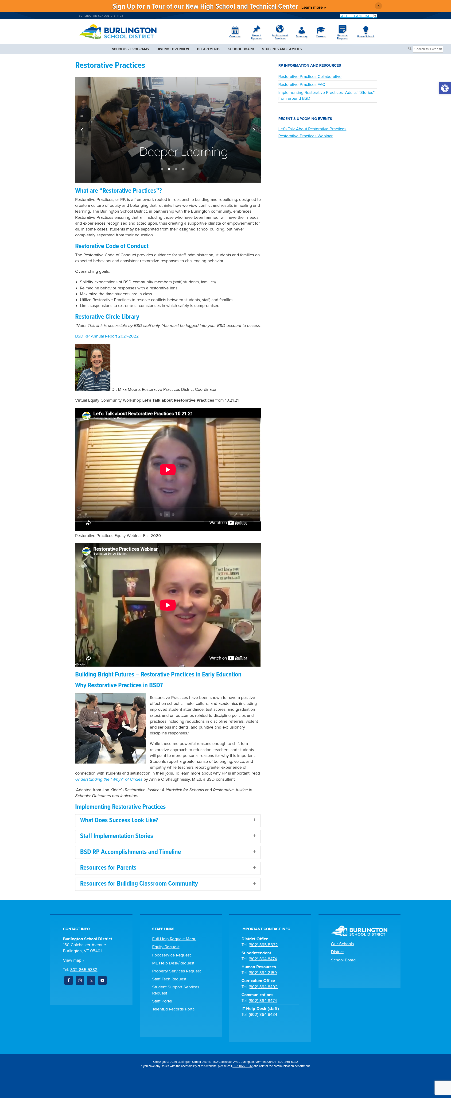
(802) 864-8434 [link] (263, 1014)
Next (254, 130)
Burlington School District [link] (101, 15)
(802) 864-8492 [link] (263, 986)
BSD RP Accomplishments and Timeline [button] (130, 852)
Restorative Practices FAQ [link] (302, 84)
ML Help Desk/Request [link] (173, 963)
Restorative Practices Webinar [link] (305, 135)
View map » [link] (73, 960)
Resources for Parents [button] (108, 868)
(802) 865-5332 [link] (263, 944)
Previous (82, 130)
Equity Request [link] (165, 946)
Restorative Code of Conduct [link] (111, 246)
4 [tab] (183, 169)
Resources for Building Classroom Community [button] (139, 884)
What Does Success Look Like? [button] (119, 820)
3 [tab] (176, 169)
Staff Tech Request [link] (169, 979)
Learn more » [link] (313, 7)
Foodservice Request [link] (171, 955)
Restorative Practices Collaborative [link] (310, 76)
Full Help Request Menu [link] (174, 938)
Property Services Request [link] (176, 971)
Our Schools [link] (342, 943)
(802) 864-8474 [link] (263, 958)
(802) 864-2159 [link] (263, 972)
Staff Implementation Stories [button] (116, 836)
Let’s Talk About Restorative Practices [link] (312, 128)
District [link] (337, 951)
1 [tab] (162, 169)
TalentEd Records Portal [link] (173, 1009)
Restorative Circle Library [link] (107, 317)
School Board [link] (343, 960)
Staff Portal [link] (162, 1001)
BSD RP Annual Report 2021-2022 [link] (107, 336)
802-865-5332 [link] (83, 969)
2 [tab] (169, 169)
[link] (445, 88)
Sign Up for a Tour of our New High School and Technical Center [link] (205, 7)
